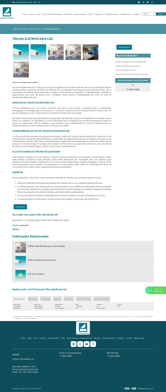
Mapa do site (139, 338)
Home (25, 14)
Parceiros (99, 14)
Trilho (63, 338)
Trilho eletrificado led (125, 70)
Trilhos (90, 14)
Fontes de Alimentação (52, 14)
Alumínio (68, 14)
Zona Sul (57, 299)
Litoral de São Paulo (102, 299)
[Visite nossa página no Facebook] (151, 2)
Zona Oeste (46, 299)
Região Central (19, 299)
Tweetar (15, 229)
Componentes (79, 14)
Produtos (120, 338)
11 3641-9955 (65, 356)
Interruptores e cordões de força (79, 338)
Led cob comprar (35, 273)
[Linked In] (147, 2)
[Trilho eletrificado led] (21, 51)
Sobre (31, 14)
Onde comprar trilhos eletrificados (131, 62)
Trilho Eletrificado (126, 55)
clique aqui (34, 220)
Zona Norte (33, 299)
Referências (126, 14)
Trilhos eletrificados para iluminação (132, 74)
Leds (38, 14)
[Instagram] (143, 2)
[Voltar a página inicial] (7, 12)
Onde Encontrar (112, 14)
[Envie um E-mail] (139, 2)
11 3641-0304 (113, 356)
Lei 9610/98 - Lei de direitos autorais (24, 318)
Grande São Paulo (83, 299)
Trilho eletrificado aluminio (128, 66)
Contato (135, 14)
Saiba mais (20, 207)
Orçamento (124, 47)
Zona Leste (69, 299)
